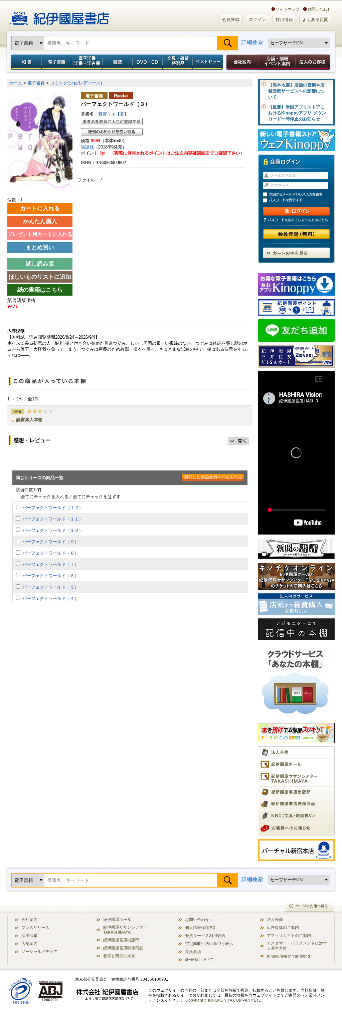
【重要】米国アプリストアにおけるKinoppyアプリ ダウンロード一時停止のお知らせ (297, 112)
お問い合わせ (319, 9)
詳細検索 (252, 42)
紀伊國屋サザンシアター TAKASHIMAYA (125, 929)
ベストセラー (208, 62)
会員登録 (230, 19)
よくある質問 (315, 19)
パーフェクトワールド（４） (50, 598)
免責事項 (193, 951)
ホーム (15, 82)
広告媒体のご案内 (283, 927)
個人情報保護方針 (201, 927)
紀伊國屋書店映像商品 (123, 948)
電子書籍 (56, 62)
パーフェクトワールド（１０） (52, 530)
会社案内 (241, 62)
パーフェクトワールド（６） (50, 575)
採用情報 (284, 19)
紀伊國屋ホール (117, 919)
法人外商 (275, 919)
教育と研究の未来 (119, 956)
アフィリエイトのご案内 (289, 935)
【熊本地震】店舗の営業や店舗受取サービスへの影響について (296, 90)
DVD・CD (148, 62)
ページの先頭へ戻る (309, 907)
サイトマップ (288, 9)
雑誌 (117, 62)
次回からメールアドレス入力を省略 (299, 194)
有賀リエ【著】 (113, 113)
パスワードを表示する (299, 200)
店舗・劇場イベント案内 (277, 62)
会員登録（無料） (296, 234)
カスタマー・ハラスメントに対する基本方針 (297, 945)
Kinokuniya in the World (288, 956)
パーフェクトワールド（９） (50, 541)
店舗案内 (29, 943)
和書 (25, 62)
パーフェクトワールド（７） (50, 564)
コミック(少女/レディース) (76, 82)
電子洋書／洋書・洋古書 (87, 62)
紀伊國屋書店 (59, 16)
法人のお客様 (313, 62)
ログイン (257, 19)
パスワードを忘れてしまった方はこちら (296, 220)
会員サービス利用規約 (205, 935)
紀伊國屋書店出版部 (121, 940)
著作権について (199, 959)
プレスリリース (35, 927)
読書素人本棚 (29, 419)
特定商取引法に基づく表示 (209, 943)
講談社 (87, 146)
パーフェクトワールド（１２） (52, 507)
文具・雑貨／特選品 (178, 62)
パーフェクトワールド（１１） (52, 519)
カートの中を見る (296, 253)
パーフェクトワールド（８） (50, 553)
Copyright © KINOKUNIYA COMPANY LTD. (224, 1000)
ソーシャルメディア (39, 951)
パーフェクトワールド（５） (50, 587)
